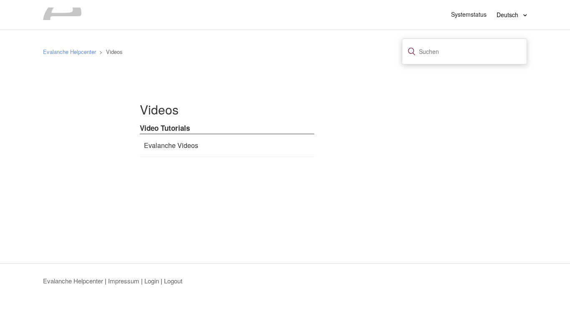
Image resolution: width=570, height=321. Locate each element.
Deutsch (508, 14)
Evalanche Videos (171, 145)
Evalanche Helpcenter (69, 52)
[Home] (62, 17)
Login (151, 280)
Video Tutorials (165, 128)
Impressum (123, 280)
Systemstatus (469, 14)
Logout (173, 280)
